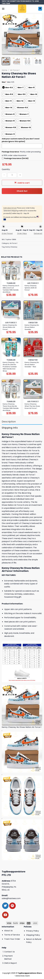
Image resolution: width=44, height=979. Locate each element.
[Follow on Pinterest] (12, 905)
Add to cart (23, 182)
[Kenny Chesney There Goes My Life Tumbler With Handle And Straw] (11, 389)
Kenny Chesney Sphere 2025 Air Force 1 (31, 288)
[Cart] (40, 9)
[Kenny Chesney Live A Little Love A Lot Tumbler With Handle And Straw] (11, 271)
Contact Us (9, 951)
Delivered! (38, 233)
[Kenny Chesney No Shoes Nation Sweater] (33, 310)
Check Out (22, 191)
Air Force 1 (14, 70)
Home (4, 70)
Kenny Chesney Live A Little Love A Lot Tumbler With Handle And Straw (11, 289)
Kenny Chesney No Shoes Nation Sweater (32, 327)
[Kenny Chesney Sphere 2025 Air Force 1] (33, 271)
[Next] (38, 34)
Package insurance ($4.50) (16, 158)
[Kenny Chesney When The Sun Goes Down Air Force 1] (33, 389)
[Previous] (5, 34)
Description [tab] (9, 421)
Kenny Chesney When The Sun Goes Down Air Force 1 (32, 406)
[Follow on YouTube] (5, 915)
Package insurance (10, 152)
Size (4, 82)
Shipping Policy (33, 935)
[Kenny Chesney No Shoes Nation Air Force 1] (11, 310)
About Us (8, 930)
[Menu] (3, 9)
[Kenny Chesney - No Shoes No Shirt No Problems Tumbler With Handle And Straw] (11, 347)
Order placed (7, 233)
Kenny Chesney (11, 247)
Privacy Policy (32, 930)
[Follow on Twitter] (5, 905)
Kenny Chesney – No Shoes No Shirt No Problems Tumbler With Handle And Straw (10, 366)
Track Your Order (12, 939)
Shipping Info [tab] (10, 427)
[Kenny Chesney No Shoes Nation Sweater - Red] (33, 347)
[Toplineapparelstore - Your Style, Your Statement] (22, 9)
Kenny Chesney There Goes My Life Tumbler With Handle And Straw (11, 407)
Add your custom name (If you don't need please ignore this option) (20, 140)
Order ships (22, 233)
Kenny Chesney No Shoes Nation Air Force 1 (10, 327)
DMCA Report (10, 963)
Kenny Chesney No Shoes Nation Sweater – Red (32, 364)
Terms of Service (12, 934)
